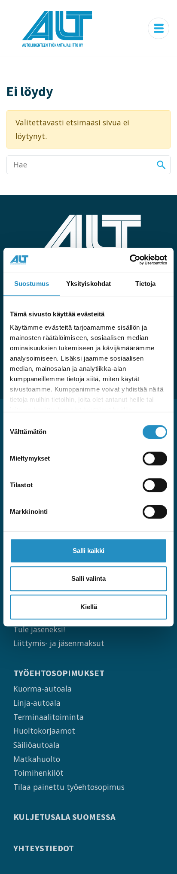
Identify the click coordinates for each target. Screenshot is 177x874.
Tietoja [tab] (145, 283)
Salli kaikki (88, 550)
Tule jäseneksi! (39, 629)
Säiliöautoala (36, 745)
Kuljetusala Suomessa (64, 817)
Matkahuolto (36, 759)
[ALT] (57, 28)
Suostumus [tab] (31, 283)
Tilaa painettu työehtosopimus (69, 787)
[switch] (155, 458)
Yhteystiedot (43, 848)
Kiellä (88, 606)
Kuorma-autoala (42, 688)
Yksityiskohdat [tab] (88, 283)
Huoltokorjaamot (44, 730)
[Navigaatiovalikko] (158, 28)
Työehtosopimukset (58, 673)
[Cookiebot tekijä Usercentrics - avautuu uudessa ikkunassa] (129, 259)
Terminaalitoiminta (48, 717)
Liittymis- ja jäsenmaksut (58, 643)
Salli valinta (88, 578)
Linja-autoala (37, 703)
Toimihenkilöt (38, 773)
